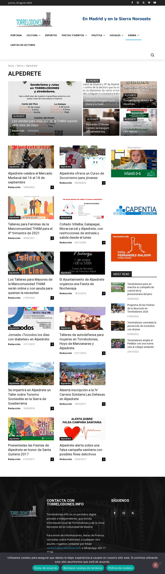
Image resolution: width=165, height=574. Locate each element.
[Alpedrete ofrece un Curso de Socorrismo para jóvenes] (82, 156)
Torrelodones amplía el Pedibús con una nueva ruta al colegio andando (140, 344)
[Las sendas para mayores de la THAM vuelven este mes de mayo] (45, 108)
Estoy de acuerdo (45, 568)
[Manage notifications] (155, 565)
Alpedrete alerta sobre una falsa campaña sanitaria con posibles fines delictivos (81, 449)
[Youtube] (154, 3)
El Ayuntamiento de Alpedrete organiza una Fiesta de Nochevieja (82, 283)
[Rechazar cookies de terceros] (160, 563)
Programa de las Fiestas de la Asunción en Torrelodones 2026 (141, 308)
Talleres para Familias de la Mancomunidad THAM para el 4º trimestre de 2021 (30, 228)
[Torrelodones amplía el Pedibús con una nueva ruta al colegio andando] (118, 343)
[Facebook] (132, 3)
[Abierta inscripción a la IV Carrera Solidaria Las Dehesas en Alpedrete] (82, 373)
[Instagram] (138, 3)
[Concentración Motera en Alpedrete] (138, 94)
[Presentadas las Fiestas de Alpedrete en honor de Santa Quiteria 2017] (31, 428)
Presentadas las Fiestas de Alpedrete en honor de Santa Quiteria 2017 (29, 449)
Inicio (11, 65)
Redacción (14, 187)
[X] (143, 3)
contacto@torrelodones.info (64, 548)
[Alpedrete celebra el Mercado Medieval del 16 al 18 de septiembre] (31, 156)
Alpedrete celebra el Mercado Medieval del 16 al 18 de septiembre (30, 177)
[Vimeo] (149, 3)
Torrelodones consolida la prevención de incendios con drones (141, 326)
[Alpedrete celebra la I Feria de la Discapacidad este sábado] (138, 122)
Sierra (20, 65)
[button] (152, 55)
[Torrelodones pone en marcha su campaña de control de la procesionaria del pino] (118, 287)
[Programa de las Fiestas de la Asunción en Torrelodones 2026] (118, 308)
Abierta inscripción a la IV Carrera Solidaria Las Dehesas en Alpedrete (82, 394)
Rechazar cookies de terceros (82, 568)
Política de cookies (120, 568)
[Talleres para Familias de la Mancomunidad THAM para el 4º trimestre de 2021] (31, 207)
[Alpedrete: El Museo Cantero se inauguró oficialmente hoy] (101, 122)
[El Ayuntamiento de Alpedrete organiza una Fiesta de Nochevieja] (82, 263)
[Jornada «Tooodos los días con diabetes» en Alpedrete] (31, 318)
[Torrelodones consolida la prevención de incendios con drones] (118, 326)
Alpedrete (19, 116)
